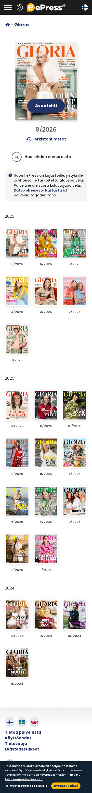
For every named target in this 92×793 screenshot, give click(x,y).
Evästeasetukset (22, 749)
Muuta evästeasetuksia (29, 786)
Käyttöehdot (18, 737)
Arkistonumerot (46, 139)
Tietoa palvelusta (23, 732)
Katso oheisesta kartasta (38, 190)
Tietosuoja (16, 743)
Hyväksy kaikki (66, 786)
